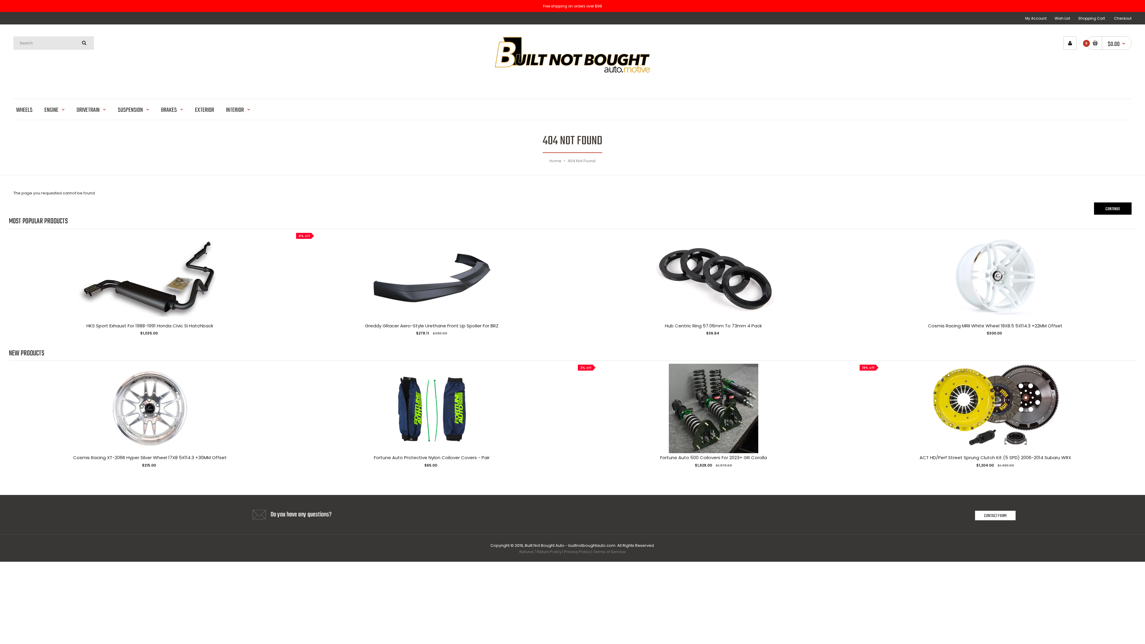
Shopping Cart (1091, 18)
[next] (1130, 287)
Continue (1112, 209)
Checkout (1123, 18)
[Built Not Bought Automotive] (572, 83)
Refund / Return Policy (540, 552)
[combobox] (53, 43)
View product (150, 283)
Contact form (995, 515)
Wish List (1062, 18)
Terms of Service (609, 552)
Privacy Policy (577, 552)
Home (555, 161)
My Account (1036, 18)
